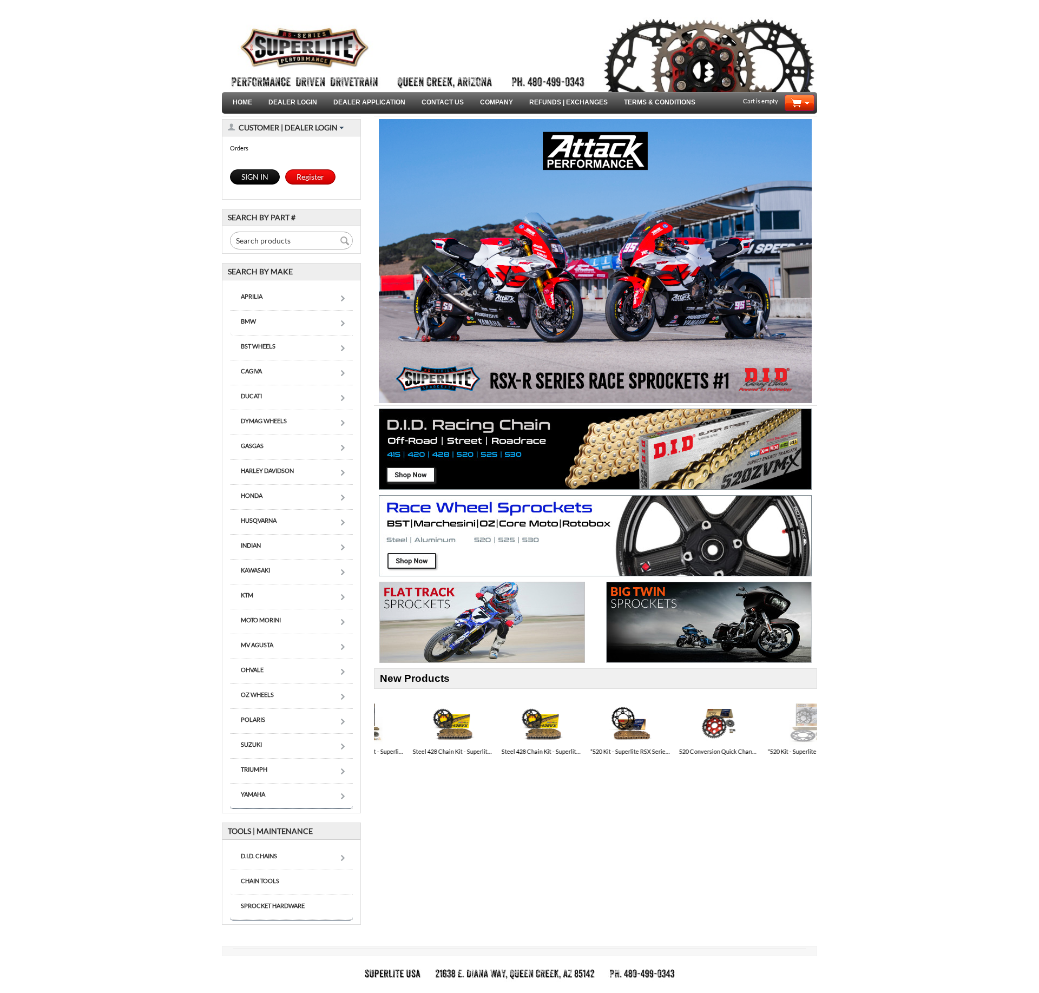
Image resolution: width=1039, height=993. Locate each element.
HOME (242, 102)
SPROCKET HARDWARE (273, 905)
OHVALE (252, 669)
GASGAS (252, 445)
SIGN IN (254, 176)
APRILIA (251, 296)
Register (310, 176)
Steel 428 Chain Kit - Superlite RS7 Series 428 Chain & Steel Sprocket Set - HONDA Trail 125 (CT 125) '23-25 (418, 751)
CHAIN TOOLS (260, 880)
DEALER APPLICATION (369, 102)
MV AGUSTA (257, 644)
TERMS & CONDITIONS (659, 102)
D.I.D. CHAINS (259, 855)
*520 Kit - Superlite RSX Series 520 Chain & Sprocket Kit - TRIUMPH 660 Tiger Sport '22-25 (773, 751)
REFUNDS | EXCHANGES (568, 102)
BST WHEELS (258, 346)
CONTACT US (443, 102)
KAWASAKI (255, 570)
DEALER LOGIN (292, 102)
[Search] (344, 241)
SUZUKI (251, 744)
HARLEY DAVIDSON (267, 470)
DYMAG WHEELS (264, 420)
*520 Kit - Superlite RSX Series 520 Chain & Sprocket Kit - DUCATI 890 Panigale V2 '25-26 (596, 751)
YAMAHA (253, 794)
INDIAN (251, 545)
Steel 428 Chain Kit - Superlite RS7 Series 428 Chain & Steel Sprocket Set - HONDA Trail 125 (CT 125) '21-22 (507, 751)
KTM (247, 595)
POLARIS (253, 719)
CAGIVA (251, 370)
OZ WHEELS (257, 694)
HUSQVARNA (259, 520)
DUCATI (251, 395)
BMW (248, 321)
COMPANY (496, 102)
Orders (239, 148)
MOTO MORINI (261, 619)
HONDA (251, 495)
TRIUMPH (254, 769)
